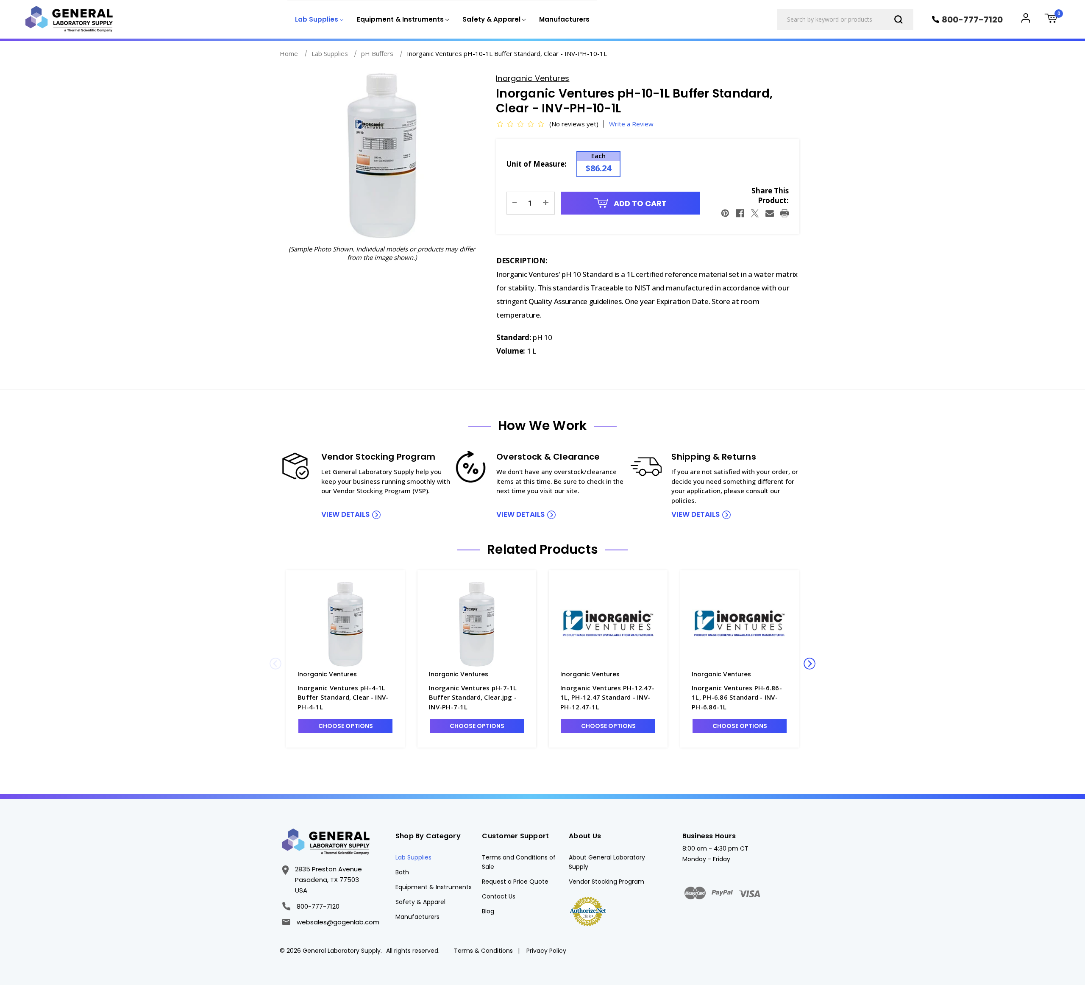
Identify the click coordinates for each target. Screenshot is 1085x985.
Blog (488, 911)
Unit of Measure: (536, 164)
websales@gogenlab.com (338, 922)
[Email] (769, 213)
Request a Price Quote (515, 881)
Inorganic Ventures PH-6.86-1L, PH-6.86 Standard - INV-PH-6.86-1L (737, 697)
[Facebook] (740, 213)
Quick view (345, 623)
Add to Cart (639, 203)
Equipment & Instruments (433, 887)
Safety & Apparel (420, 902)
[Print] (784, 213)
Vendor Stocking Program (606, 881)
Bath (402, 872)
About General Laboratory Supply (607, 862)
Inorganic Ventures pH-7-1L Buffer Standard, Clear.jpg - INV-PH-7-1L (473, 697)
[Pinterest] (725, 213)
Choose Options (345, 726)
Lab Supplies (413, 857)
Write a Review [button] (631, 124)
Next (809, 663)
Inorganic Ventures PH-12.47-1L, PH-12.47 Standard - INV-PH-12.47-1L (607, 697)
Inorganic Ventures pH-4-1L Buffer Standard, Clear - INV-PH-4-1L (343, 697)
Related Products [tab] (542, 549)
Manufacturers (564, 19)
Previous (275, 663)
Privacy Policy (546, 950)
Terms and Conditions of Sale (519, 862)
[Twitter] (755, 213)
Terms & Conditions (483, 950)
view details (345, 514)
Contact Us (498, 896)
